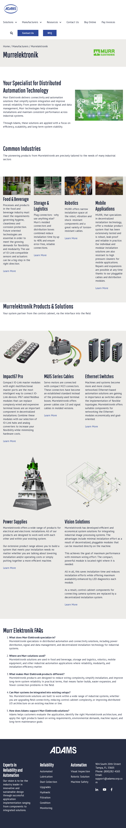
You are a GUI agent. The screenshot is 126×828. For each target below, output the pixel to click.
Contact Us (73, 22)
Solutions (8, 22)
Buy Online (90, 22)
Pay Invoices (108, 22)
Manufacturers (30, 22)
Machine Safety (79, 782)
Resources (52, 22)
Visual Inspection (80, 771)
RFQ (50, 33)
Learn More (9, 271)
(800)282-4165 (112, 771)
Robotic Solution (80, 776)
